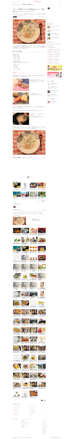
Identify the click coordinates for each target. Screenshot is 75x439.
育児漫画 (16, 414)
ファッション (33, 405)
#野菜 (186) (21, 213)
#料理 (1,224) (35, 213)
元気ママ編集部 (53, 27)
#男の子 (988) (57, 59)
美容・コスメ (17, 407)
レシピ (32, 414)
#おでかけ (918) (51, 54)
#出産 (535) (50, 59)
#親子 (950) (41, 213)
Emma (51, 38)
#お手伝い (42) (28, 213)
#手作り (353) (58, 54)
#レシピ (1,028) (16, 215)
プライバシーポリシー (24, 425)
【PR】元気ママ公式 (53, 84)
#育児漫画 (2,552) (51, 49)
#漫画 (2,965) (51, 45)
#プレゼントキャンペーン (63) (53, 61)
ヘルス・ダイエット (34, 407)
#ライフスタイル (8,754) (52, 57)
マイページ (60, 1)
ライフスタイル (17, 405)
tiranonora (52, 31)
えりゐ (17, 206)
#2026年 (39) (57, 56)
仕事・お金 (33, 409)
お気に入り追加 (41, 16)
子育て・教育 (44, 431)
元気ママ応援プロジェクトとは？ (26, 422)
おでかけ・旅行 (17, 409)
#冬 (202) (15, 213)
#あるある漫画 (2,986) (52, 47)
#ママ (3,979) (58, 49)
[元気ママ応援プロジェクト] (37, 2)
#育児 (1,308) (51, 56)
